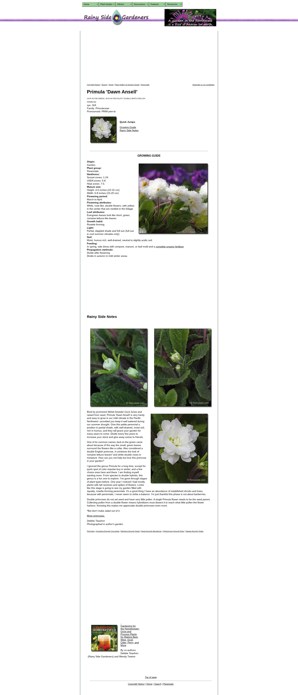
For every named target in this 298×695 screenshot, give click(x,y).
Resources (172, 4)
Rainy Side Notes (129, 130)
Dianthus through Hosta (130, 531)
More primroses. (96, 515)
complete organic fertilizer (170, 246)
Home (86, 4)
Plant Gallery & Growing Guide (127, 85)
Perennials (145, 85)
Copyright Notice (93, 85)
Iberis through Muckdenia (151, 531)
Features (155, 4)
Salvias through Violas (194, 531)
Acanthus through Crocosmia (107, 531)
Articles (120, 4)
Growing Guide (128, 127)
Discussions (139, 4)
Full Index (91, 531)
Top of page (151, 677)
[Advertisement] (151, 57)
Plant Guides (106, 4)
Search (104, 85)
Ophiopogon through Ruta (173, 531)
